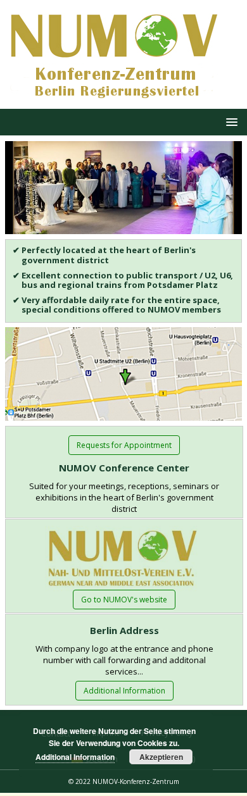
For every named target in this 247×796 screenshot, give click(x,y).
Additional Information (124, 690)
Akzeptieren (161, 756)
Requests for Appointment (124, 445)
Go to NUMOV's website (124, 599)
